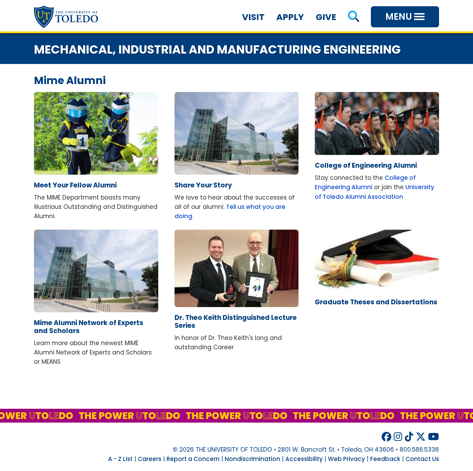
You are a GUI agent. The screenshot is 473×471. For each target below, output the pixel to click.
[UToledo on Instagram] (398, 437)
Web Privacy (346, 459)
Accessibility (304, 459)
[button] (353, 17)
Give (326, 17)
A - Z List (120, 459)
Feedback (385, 459)
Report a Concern (193, 459)
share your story (203, 185)
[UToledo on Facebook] (386, 437)
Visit (253, 17)
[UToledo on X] (421, 437)
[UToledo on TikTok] (409, 437)
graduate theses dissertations (376, 302)
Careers (149, 459)
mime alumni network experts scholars (88, 326)
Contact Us (422, 459)
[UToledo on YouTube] (433, 437)
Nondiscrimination (252, 459)
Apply (290, 17)
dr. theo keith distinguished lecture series (236, 321)
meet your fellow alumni (75, 185)
